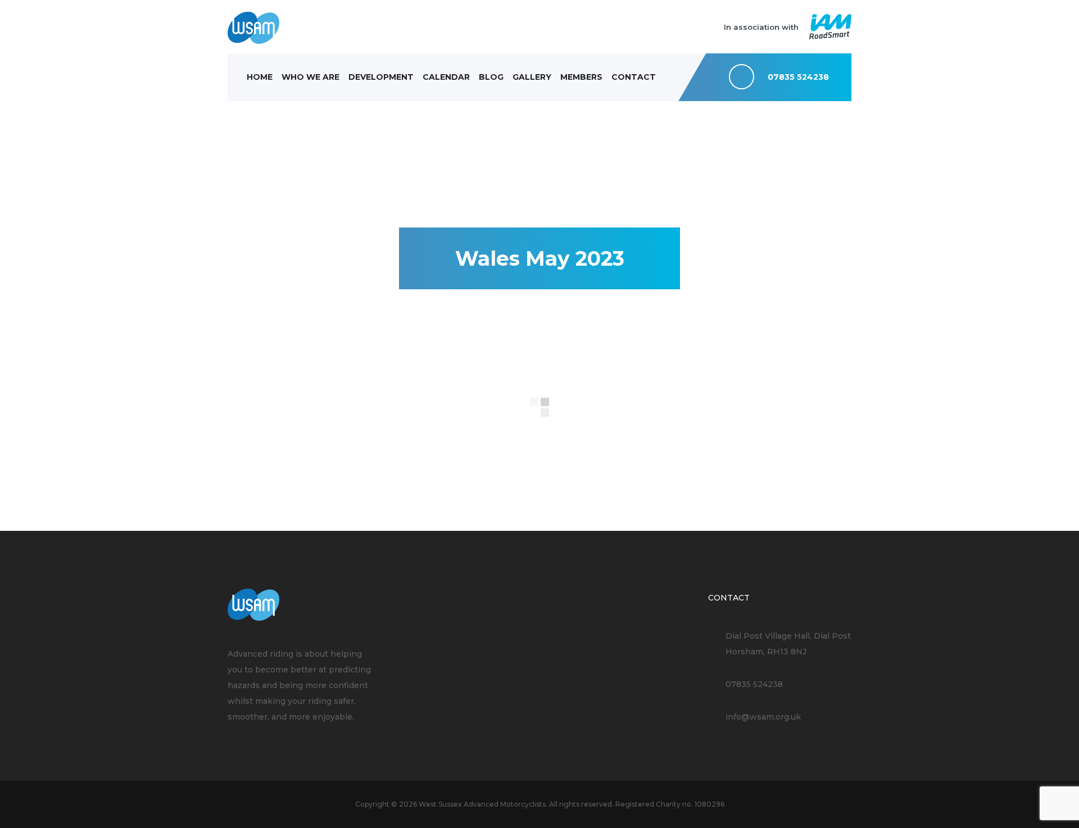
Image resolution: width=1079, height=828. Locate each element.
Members (581, 77)
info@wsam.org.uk (763, 717)
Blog (491, 77)
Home (260, 77)
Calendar (446, 77)
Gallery (532, 77)
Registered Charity (648, 804)
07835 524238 (754, 684)
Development (381, 77)
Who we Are (310, 77)
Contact (633, 77)
